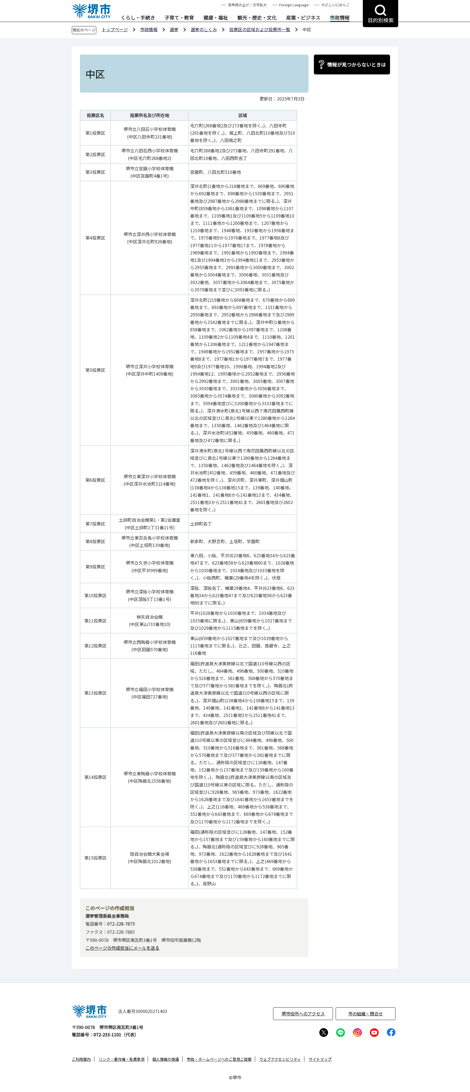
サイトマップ (320, 1059)
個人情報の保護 (165, 1059)
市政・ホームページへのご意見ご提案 (219, 1059)
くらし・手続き (138, 17)
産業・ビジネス (303, 17)
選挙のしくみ (204, 29)
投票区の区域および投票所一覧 (259, 29)
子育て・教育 (179, 17)
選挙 (174, 29)
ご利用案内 (81, 1059)
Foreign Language (294, 4)
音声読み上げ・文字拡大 (247, 4)
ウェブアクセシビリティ (280, 1059)
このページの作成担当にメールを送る (122, 948)
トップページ (115, 29)
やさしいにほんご (335, 4)
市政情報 (340, 17)
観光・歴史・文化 (257, 17)
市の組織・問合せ (365, 1013)
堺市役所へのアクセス (303, 1013)
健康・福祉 (215, 17)
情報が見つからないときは (356, 64)
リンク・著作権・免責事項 (121, 1059)
